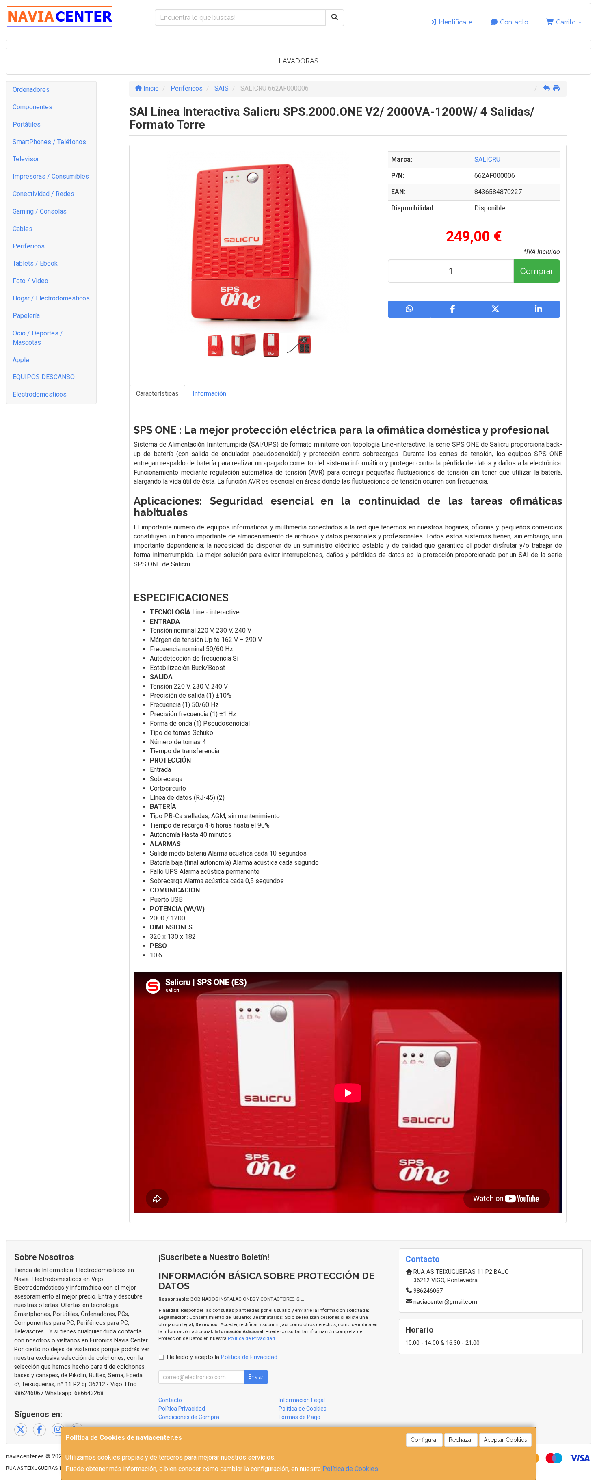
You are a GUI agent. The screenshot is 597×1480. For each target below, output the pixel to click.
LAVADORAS (298, 61)
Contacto (513, 22)
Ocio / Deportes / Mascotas (38, 337)
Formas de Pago (299, 1417)
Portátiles (27, 124)
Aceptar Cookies (505, 1440)
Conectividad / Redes (43, 194)
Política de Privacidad (251, 1338)
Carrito (566, 22)
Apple (21, 360)
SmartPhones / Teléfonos (49, 142)
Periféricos (29, 246)
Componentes (32, 107)
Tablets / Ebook (35, 263)
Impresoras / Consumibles (51, 176)
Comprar (536, 271)
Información (209, 394)
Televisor (26, 159)
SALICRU (487, 159)
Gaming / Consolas (40, 211)
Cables (22, 229)
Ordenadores (31, 89)
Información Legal (302, 1400)
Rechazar (461, 1440)
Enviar (256, 1377)
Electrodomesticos (40, 394)
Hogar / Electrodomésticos (51, 298)
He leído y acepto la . (223, 1357)
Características (157, 394)
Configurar (424, 1440)
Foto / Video (30, 281)
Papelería (26, 316)
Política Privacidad (181, 1408)
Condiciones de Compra (188, 1417)
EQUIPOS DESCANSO (44, 377)
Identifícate (454, 22)
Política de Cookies (350, 1469)
